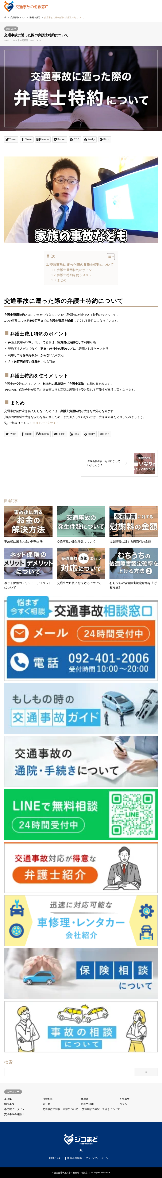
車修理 (85, 1099)
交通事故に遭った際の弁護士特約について (82, 264)
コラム (123, 1104)
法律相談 (48, 1099)
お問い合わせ (56, 1158)
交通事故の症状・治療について (60, 1109)
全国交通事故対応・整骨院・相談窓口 (72, 1172)
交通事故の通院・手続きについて (101, 1109)
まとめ (61, 280)
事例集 (8, 1099)
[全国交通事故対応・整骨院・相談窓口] (26, 6)
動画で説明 (11, 29)
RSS (81, 1150)
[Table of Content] (111, 256)
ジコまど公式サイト (45, 423)
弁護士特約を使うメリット (76, 275)
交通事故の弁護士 (14, 1114)
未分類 (46, 1104)
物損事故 (9, 1104)
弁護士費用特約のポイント (76, 270)
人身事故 (124, 1099)
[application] (81, 199)
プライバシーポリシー (98, 1158)
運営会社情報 (74, 1158)
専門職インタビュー (15, 1109)
